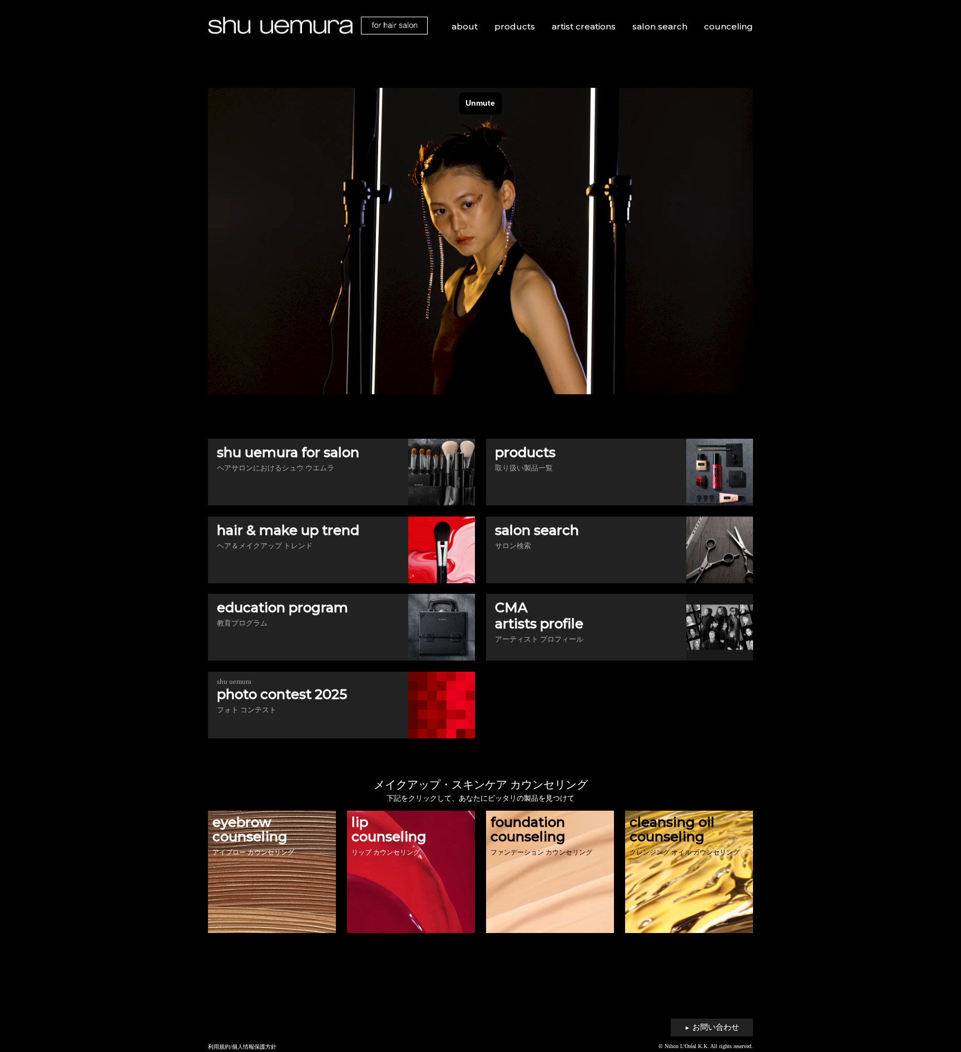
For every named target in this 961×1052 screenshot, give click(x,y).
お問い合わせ (712, 1027)
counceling (728, 26)
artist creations (584, 26)
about (465, 26)
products (514, 26)
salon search (659, 26)
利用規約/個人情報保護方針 (242, 1047)
